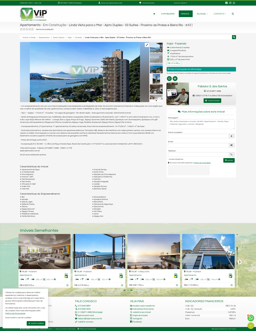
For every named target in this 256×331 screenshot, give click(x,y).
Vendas (185, 14)
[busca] (233, 13)
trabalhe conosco (85, 322)
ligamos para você (86, 315)
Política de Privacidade (87, 329)
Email (170, 141)
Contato (219, 14)
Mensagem (173, 118)
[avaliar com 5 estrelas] (32, 29)
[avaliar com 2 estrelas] (24, 29)
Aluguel (201, 14)
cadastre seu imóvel (142, 312)
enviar (230, 160)
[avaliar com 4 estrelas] (29, 29)
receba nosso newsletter (144, 306)
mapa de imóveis (140, 315)
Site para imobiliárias (219, 329)
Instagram (137, 319)
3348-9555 (84, 309)
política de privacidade (202, 163)
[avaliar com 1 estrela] (21, 29)
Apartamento (30, 25)
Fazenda (180, 43)
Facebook (137, 322)
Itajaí (170, 43)
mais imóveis (213, 101)
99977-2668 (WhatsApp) (73, 3)
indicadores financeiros (143, 309)
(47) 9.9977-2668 (213, 91)
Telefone (172, 151)
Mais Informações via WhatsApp (185, 69)
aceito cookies (37, 323)
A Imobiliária (168, 14)
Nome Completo (175, 132)
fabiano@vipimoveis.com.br (90, 319)
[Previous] (16, 262)
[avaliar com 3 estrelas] (27, 29)
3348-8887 (84, 306)
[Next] (239, 262)
